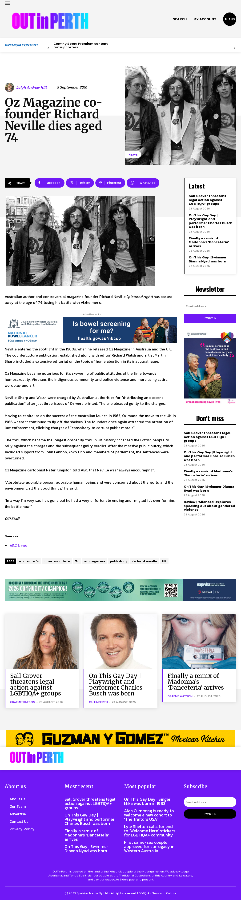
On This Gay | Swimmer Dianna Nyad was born (208, 259)
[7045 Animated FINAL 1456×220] (91, 330)
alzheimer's (29, 561)
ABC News (18, 545)
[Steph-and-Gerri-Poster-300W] (210, 368)
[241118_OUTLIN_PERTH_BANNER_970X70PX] (120, 738)
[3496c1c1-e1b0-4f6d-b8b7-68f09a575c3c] (120, 590)
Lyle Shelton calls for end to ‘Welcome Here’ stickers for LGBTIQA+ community (149, 830)
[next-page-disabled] (234, 48)
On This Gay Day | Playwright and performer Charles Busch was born (210, 220)
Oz (77, 561)
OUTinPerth (98, 702)
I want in (210, 318)
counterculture (57, 561)
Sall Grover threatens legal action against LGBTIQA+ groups (207, 199)
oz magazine (94, 561)
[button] (180, 19)
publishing (119, 561)
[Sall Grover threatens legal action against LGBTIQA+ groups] (42, 641)
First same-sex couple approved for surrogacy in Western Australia (149, 846)
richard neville (144, 561)
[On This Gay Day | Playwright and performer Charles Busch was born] (121, 641)
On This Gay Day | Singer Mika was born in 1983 (147, 801)
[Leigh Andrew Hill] (10, 87)
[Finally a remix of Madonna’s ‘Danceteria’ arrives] (199, 641)
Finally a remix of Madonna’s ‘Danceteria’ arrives (209, 242)
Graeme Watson (22, 702)
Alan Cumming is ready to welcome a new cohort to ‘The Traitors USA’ (149, 815)
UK (164, 561)
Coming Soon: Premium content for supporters (80, 45)
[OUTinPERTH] (50, 21)
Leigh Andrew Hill (31, 87)
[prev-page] (48, 48)
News (133, 154)
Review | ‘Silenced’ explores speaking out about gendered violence (209, 505)
